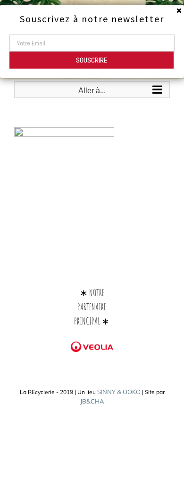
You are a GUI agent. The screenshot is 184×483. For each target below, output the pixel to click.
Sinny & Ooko (119, 391)
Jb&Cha (92, 401)
